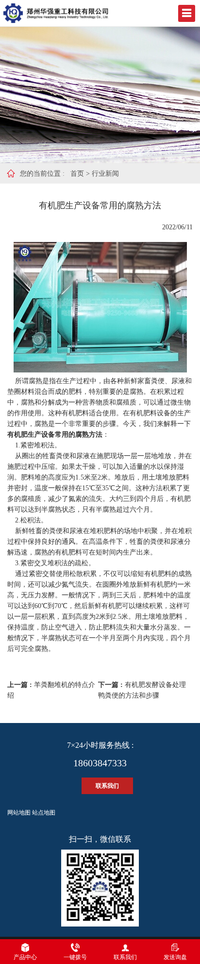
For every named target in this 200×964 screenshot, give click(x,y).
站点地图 (43, 812)
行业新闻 (105, 173)
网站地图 (19, 812)
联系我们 (107, 785)
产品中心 (25, 957)
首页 (77, 173)
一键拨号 (75, 957)
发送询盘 (175, 957)
